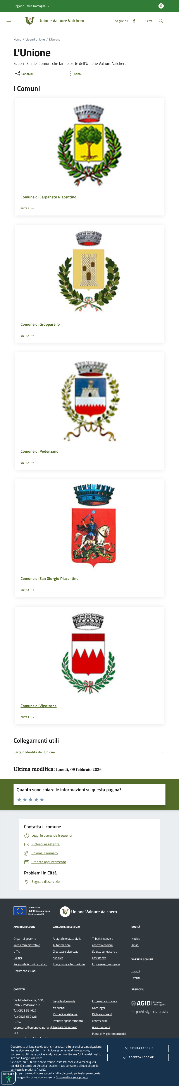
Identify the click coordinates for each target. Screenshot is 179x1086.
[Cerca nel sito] (160, 20)
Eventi (135, 977)
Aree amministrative (27, 945)
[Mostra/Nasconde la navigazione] (8, 20)
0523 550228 (28, 1016)
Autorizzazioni (62, 945)
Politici (18, 957)
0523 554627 (27, 1010)
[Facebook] (132, 20)
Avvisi (135, 945)
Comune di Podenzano (40, 451)
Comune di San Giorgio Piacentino (50, 578)
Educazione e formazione (69, 964)
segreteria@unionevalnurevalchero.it (37, 1027)
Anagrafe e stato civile (67, 938)
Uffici (17, 951)
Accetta (141, 1057)
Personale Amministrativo (30, 964)
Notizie (135, 938)
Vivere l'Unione (35, 39)
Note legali (98, 1007)
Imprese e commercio (106, 964)
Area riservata (101, 1027)
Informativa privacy (104, 1001)
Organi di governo (25, 938)
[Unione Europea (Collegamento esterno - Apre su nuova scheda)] (33, 912)
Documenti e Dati (25, 970)
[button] (32, 6)
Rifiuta (141, 1048)
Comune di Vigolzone (39, 706)
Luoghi (135, 971)
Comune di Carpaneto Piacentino (48, 197)
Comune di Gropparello (40, 324)
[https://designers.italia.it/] (148, 1003)
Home (17, 39)
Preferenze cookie (88, 1073)
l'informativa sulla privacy (72, 1077)
